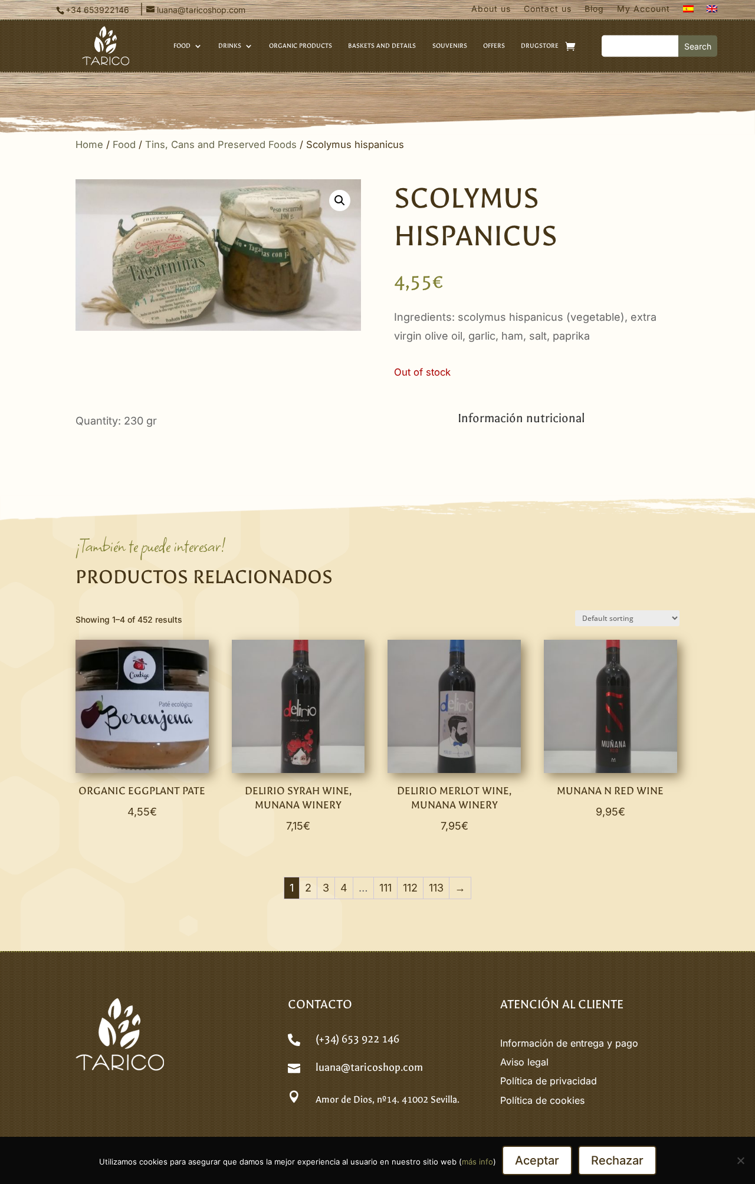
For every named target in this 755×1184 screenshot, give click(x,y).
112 (410, 888)
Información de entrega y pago (569, 1043)
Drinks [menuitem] (229, 46)
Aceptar (537, 1160)
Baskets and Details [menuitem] (382, 46)
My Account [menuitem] (643, 9)
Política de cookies (542, 1100)
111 (385, 888)
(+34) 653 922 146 (357, 1039)
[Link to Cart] (570, 46)
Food (124, 144)
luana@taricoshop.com (369, 1067)
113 (436, 888)
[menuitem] (688, 11)
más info (477, 1161)
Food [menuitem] (182, 46)
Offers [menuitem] (494, 46)
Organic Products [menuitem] (300, 46)
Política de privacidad (548, 1081)
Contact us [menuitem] (548, 9)
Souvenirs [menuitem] (449, 46)
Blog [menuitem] (594, 9)
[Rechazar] (740, 1160)
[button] (339, 200)
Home (89, 144)
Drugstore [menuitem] (540, 46)
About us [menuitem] (491, 9)
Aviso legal (524, 1062)
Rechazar (617, 1160)
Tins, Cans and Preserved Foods (221, 144)
